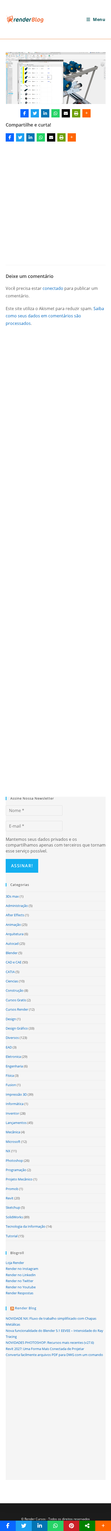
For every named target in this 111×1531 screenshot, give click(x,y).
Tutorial (12, 1236)
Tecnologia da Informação (25, 1226)
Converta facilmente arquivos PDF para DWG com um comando (54, 1354)
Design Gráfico (17, 1028)
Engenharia (14, 1066)
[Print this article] (76, 113)
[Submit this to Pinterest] (71, 1526)
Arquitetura (14, 934)
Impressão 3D (16, 1094)
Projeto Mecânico (19, 1179)
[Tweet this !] (35, 113)
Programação (16, 1170)
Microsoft (13, 1141)
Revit (9, 1198)
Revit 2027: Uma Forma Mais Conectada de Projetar (45, 1348)
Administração (17, 905)
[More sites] (87, 1526)
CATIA (10, 971)
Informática (14, 1103)
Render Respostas (19, 1293)
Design (11, 1019)
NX (8, 1151)
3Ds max (12, 896)
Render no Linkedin (21, 1275)
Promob (12, 1188)
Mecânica (13, 1132)
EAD (9, 1047)
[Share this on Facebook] (24, 113)
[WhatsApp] (55, 113)
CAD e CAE (13, 962)
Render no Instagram (22, 1268)
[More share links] (86, 113)
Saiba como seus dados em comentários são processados (55, 316)
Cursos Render (17, 1009)
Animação (13, 924)
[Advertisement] (55, 201)
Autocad (12, 943)
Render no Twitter (19, 1280)
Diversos (12, 1037)
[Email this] (66, 113)
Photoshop (14, 1160)
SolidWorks (14, 1217)
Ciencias (12, 981)
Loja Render (15, 1262)
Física (10, 1075)
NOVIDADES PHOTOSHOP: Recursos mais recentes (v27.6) (50, 1342)
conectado (53, 288)
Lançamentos (16, 1122)
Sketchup (13, 1207)
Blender (12, 952)
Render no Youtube (21, 1287)
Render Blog (25, 1308)
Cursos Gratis (16, 1000)
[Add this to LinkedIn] (45, 113)
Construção (14, 990)
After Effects (15, 915)
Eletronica (13, 1056)
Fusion (11, 1084)
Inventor (12, 1113)
